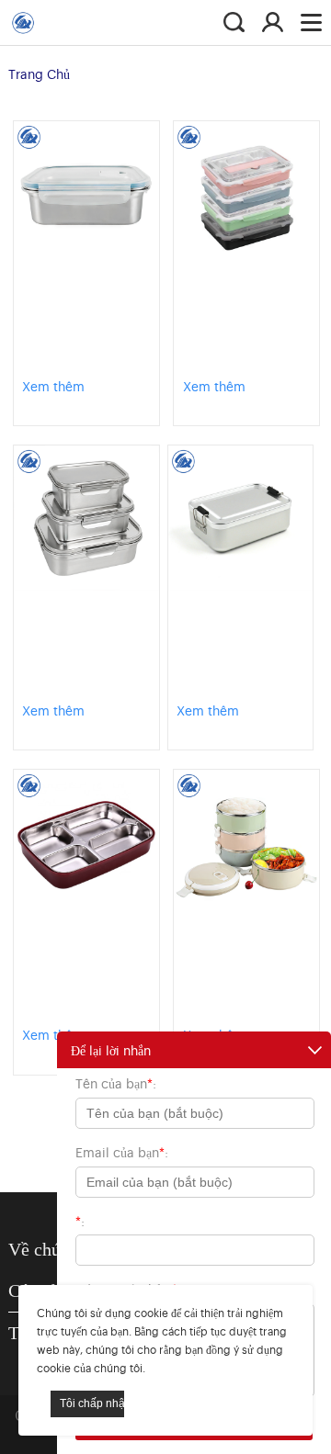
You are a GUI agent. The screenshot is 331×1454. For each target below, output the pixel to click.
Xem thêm (53, 385)
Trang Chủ (39, 73)
